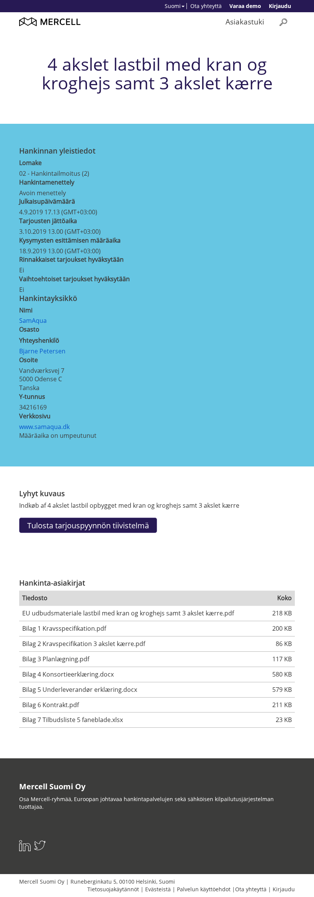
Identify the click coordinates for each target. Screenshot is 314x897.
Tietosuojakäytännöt (113, 889)
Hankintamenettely (46, 182)
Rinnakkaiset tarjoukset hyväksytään (71, 259)
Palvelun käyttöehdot (204, 889)
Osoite (28, 360)
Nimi (26, 310)
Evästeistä (158, 889)
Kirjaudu (280, 6)
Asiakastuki (245, 21)
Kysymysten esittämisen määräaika (70, 240)
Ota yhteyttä (206, 6)
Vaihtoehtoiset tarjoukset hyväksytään (74, 279)
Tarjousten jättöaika (48, 221)
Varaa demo (245, 6)
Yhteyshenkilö (39, 340)
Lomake (30, 163)
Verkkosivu (35, 416)
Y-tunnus (32, 396)
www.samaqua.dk (44, 427)
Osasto (29, 329)
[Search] (283, 22)
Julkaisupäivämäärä (47, 201)
